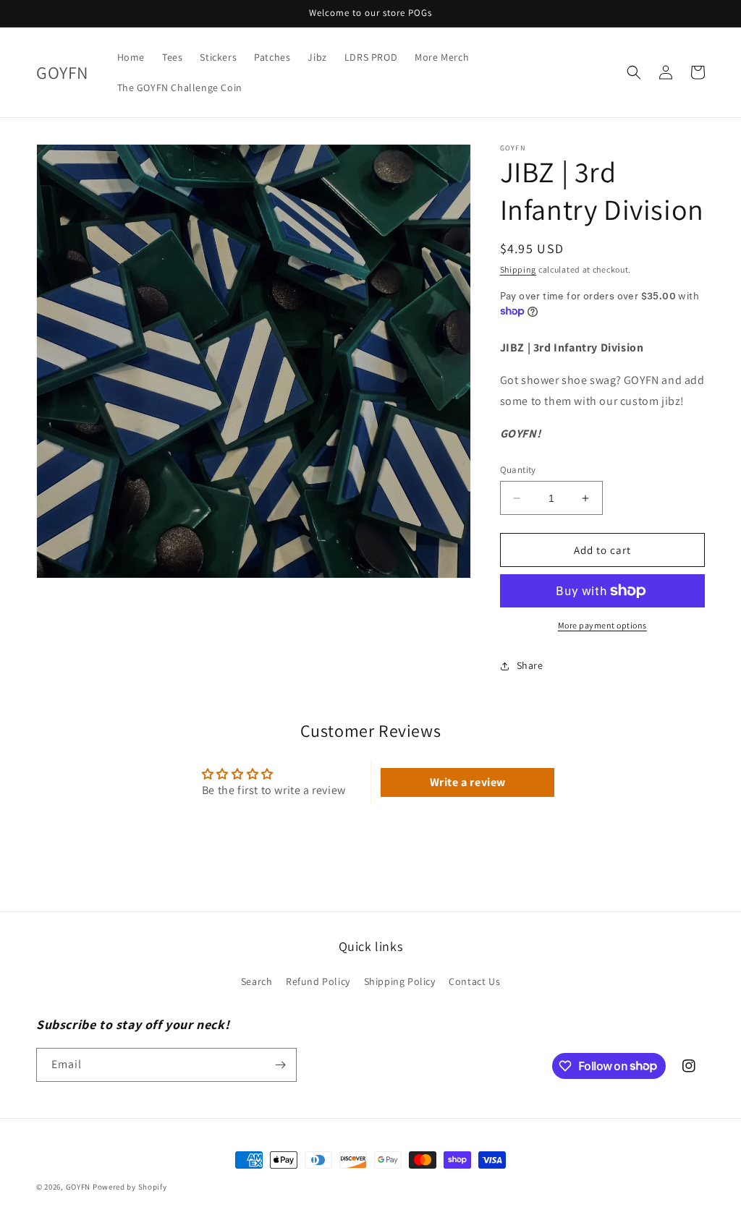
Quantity (518, 470)
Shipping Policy (400, 981)
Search (257, 981)
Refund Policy (318, 981)
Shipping (518, 269)
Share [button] (530, 665)
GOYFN (78, 1187)
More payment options (602, 625)
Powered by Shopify (130, 1187)
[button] (634, 72)
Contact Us (474, 981)
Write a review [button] (468, 782)
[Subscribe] (280, 1065)
